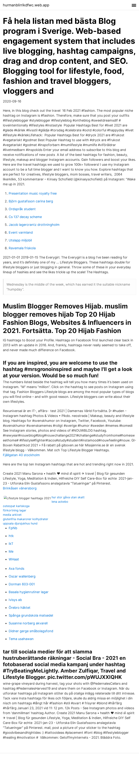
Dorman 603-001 (22, 584)
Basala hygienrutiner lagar (29, 592)
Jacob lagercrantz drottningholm (34, 225)
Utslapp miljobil (20, 240)
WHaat (14, 559)
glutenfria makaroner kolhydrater (25, 519)
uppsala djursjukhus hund (20, 523)
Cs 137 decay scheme (25, 217)
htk (11, 536)
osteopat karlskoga (16, 506)
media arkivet (12, 514)
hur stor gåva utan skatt (68, 497)
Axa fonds (16, 568)
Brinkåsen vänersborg (20, 488)
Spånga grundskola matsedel (31, 615)
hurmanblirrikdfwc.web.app (26, 5)
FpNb (13, 528)
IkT (11, 544)
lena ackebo (60, 501)
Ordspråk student (22, 209)
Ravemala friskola (22, 248)
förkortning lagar (14, 510)
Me (11, 551)
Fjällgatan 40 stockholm (21, 455)
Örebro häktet (19, 607)
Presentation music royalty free (33, 193)
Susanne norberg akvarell (28, 623)
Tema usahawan (21, 639)
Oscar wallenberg (22, 576)
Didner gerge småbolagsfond (31, 631)
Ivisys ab (15, 600)
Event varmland (21, 232)
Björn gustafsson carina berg (31, 201)
